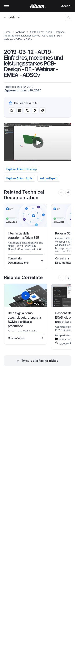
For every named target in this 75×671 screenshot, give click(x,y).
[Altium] (38, 6)
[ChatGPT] (12, 110)
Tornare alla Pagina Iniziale (39, 360)
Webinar (14, 17)
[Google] (35, 110)
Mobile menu (6, 6)
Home (7, 32)
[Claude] (27, 110)
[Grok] (42, 110)
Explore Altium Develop (21, 169)
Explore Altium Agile (19, 178)
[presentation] (68, 192)
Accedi (66, 6)
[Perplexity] (19, 110)
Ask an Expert (49, 178)
